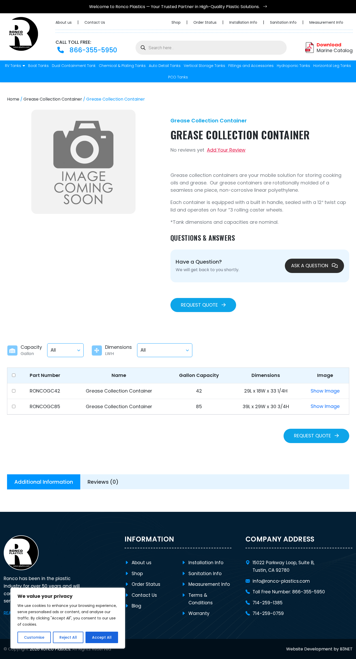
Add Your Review (226, 150)
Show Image (325, 391)
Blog (136, 606)
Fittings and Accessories (251, 65)
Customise (34, 637)
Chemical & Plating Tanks (122, 65)
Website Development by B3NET (319, 649)
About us (64, 22)
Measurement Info (326, 22)
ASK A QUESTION (310, 265)
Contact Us (94, 22)
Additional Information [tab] (43, 482)
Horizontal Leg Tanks (332, 65)
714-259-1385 (268, 603)
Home (13, 99)
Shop (176, 22)
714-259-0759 (268, 613)
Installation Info (243, 22)
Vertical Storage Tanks (204, 65)
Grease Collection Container (52, 99)
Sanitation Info (284, 22)
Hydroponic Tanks (293, 65)
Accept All (102, 637)
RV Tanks (13, 65)
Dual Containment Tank (74, 65)
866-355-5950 (92, 50)
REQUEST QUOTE (200, 305)
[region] (67, 618)
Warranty (199, 613)
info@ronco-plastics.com (281, 581)
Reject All (68, 637)
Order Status (205, 22)
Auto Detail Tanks (165, 65)
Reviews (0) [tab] (103, 482)
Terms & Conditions (200, 599)
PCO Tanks (178, 77)
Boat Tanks (38, 65)
